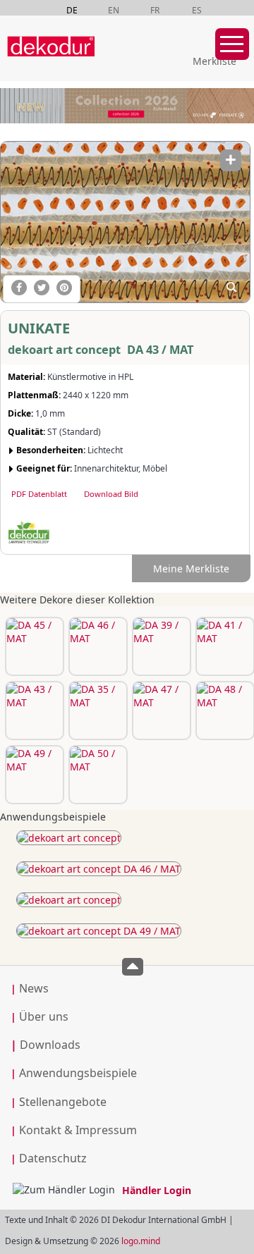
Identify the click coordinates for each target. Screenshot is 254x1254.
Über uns (43, 1016)
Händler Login (156, 1190)
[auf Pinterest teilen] (64, 287)
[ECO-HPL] (29, 533)
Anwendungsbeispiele (78, 1073)
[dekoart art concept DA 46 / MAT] (96, 646)
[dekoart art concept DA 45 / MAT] (33, 646)
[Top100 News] (115, 59)
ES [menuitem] (197, 10)
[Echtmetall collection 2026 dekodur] (127, 107)
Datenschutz (53, 1158)
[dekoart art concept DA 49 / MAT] (33, 774)
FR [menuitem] (154, 10)
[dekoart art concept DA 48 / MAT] (223, 710)
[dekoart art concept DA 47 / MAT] (160, 710)
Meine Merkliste (191, 568)
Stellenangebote (63, 1101)
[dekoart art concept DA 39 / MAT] (160, 646)
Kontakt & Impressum (78, 1130)
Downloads (45, 1044)
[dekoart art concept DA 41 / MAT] (223, 646)
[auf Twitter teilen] (41, 287)
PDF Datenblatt (39, 493)
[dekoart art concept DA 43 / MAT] (124, 221)
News (34, 988)
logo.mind (140, 1241)
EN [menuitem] (113, 10)
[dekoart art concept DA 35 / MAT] (96, 710)
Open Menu (232, 44)
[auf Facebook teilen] (19, 287)
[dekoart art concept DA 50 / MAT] (96, 774)
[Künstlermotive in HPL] (68, 837)
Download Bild (111, 493)
